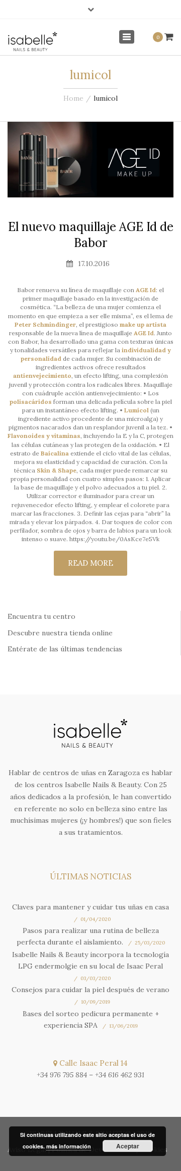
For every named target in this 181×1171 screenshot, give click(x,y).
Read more (90, 563)
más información (68, 1146)
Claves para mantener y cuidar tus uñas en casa (90, 906)
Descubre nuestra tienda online (60, 632)
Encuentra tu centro (41, 616)
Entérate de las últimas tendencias (65, 648)
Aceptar (127, 1145)
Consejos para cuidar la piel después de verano (90, 989)
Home (73, 98)
